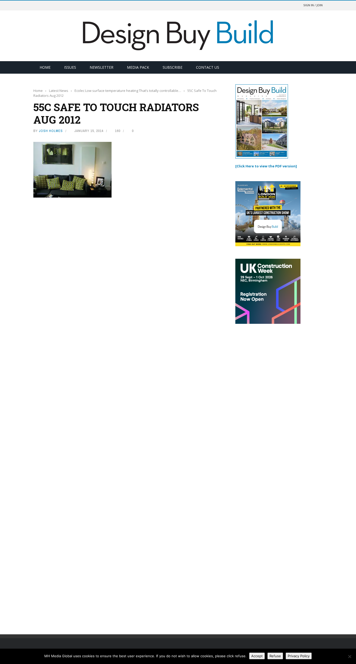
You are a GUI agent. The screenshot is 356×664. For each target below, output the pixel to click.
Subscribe (172, 67)
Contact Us (207, 67)
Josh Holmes (51, 131)
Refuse (275, 656)
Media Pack (138, 67)
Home (45, 67)
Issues (70, 67)
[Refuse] (349, 656)
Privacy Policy (299, 656)
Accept (257, 656)
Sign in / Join (313, 5)
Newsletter (101, 67)
